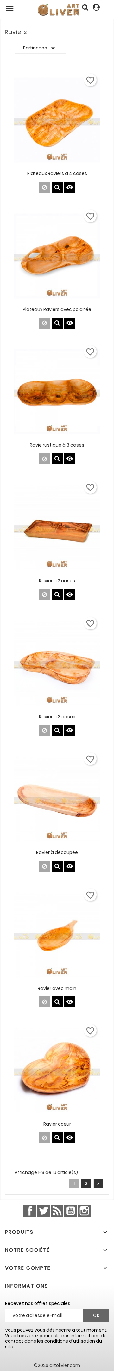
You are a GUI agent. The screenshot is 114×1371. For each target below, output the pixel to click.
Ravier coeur (57, 1124)
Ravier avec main (57, 988)
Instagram (84, 1211)
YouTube (70, 1211)
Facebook (29, 1211)
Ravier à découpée (57, 852)
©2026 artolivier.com (57, 1365)
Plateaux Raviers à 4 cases (57, 173)
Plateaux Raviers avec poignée (57, 309)
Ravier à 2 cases (57, 581)
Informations (26, 1285)
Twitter (43, 1211)
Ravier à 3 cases (57, 717)
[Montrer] (57, 187)
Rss (57, 1211)
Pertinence (40, 48)
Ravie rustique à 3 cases (57, 445)
